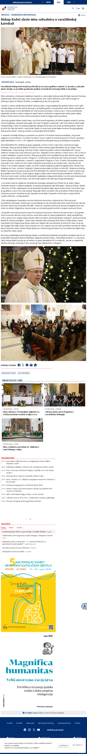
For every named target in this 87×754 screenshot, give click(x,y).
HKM (48, 2)
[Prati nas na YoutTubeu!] (38, 729)
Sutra (11, 527)
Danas (3, 527)
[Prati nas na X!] (34, 729)
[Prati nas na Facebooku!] (25, 729)
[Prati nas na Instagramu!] (29, 729)
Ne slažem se (77, 745)
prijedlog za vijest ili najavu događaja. (44, 713)
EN (78, 8)
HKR (69, 2)
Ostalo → (20, 527)
